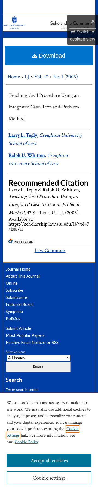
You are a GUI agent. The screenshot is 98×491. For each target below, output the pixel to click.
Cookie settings (49, 477)
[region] (49, 442)
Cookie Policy (26, 442)
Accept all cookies (49, 460)
